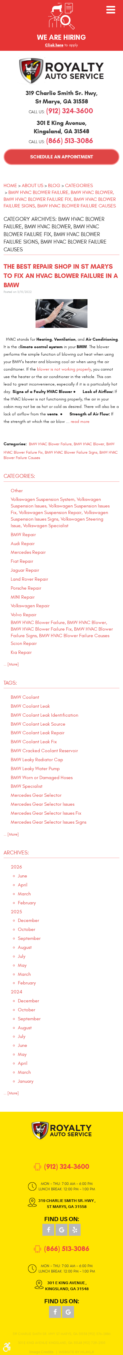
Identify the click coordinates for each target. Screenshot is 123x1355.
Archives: (16, 853)
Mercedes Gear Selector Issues (42, 804)
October (26, 929)
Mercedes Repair (28, 552)
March (24, 894)
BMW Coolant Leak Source (38, 724)
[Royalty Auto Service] (61, 71)
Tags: (10, 683)
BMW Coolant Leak (30, 706)
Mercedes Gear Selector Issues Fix (46, 813)
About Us (32, 185)
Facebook (48, 1230)
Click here (54, 45)
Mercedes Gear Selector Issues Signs (48, 822)
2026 (16, 867)
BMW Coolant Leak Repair (37, 732)
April (22, 885)
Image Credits (41, 1352)
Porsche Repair (26, 588)
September (29, 938)
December (28, 920)
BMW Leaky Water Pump (35, 768)
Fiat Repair (22, 561)
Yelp (75, 1230)
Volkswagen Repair (30, 605)
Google (61, 1230)
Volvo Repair (23, 614)
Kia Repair (21, 652)
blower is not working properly (64, 369)
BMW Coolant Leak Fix (34, 741)
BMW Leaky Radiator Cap (37, 759)
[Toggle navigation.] (110, 9)
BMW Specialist (26, 786)
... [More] (11, 664)
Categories (79, 185)
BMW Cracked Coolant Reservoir (44, 750)
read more (80, 421)
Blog (54, 185)
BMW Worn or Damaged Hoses (42, 777)
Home (10, 185)
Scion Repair (24, 643)
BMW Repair (23, 534)
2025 (16, 911)
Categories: (19, 476)
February (27, 903)
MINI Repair (23, 597)
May (22, 965)
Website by (76, 1352)
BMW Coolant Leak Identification (44, 715)
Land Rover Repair (29, 579)
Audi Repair (23, 543)
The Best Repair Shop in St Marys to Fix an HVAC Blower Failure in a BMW (61, 275)
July (21, 956)
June (22, 876)
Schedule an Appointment (61, 157)
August (25, 947)
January (25, 1081)
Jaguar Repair (25, 570)
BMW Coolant (25, 697)
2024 (16, 992)
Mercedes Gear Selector (36, 795)
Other (17, 490)
